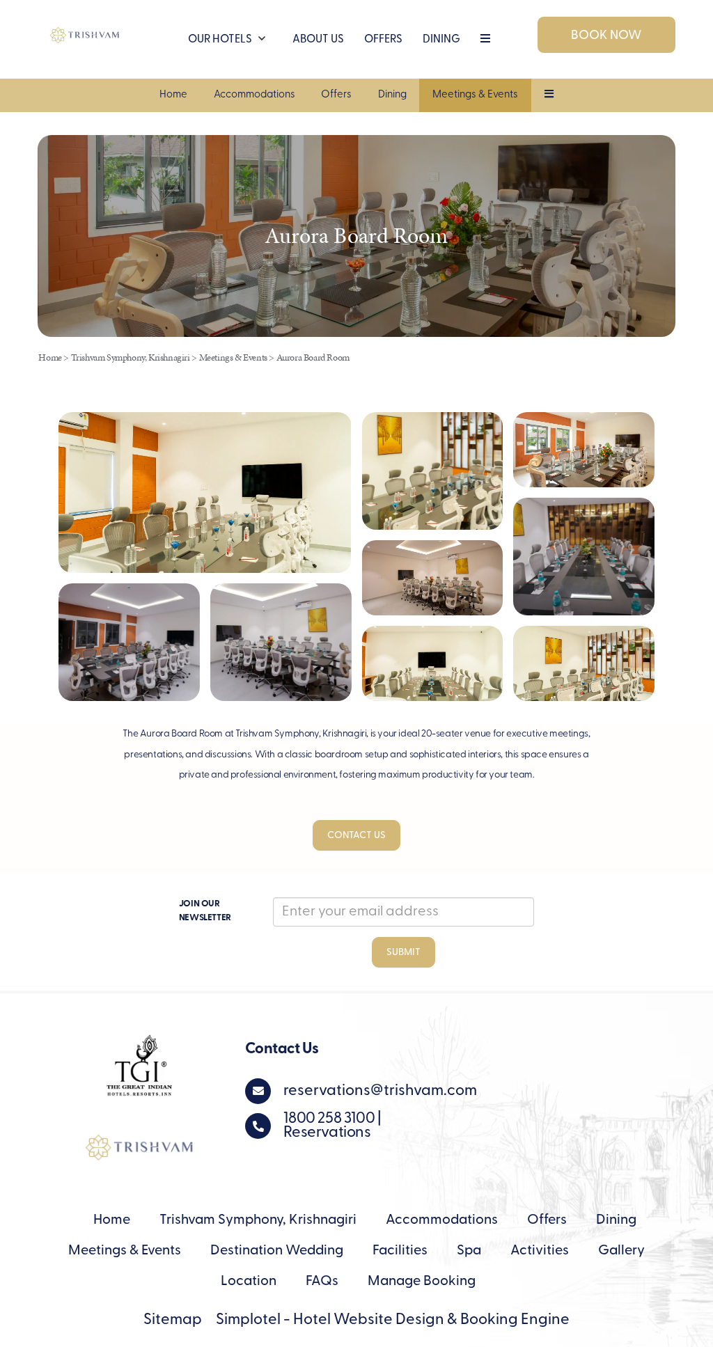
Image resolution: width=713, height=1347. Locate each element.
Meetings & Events (475, 95)
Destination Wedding (276, 1251)
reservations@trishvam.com (380, 1091)
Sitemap (172, 1320)
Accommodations (254, 95)
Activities (539, 1251)
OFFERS (383, 39)
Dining (441, 39)
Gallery (621, 1251)
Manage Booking (422, 1282)
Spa (469, 1251)
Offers (336, 95)
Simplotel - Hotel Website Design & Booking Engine (393, 1320)
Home (173, 95)
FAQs (322, 1282)
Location (248, 1282)
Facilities (400, 1251)
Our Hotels (220, 39)
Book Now (606, 36)
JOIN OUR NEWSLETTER (205, 910)
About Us (318, 39)
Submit (403, 952)
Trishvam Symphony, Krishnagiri (130, 357)
